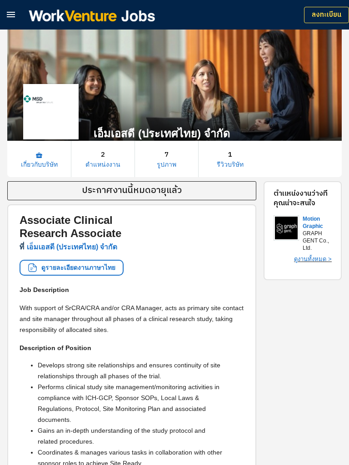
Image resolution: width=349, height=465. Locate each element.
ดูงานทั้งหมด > (313, 259)
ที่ (68, 247)
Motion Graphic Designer (314, 226)
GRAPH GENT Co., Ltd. (316, 240)
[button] (11, 14)
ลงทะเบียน (326, 14)
